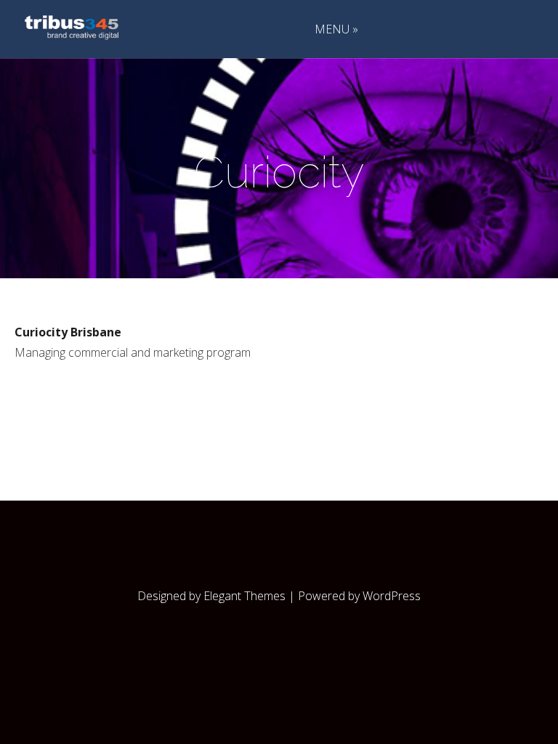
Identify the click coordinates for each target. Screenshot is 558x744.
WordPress (392, 596)
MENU (332, 30)
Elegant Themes (244, 596)
